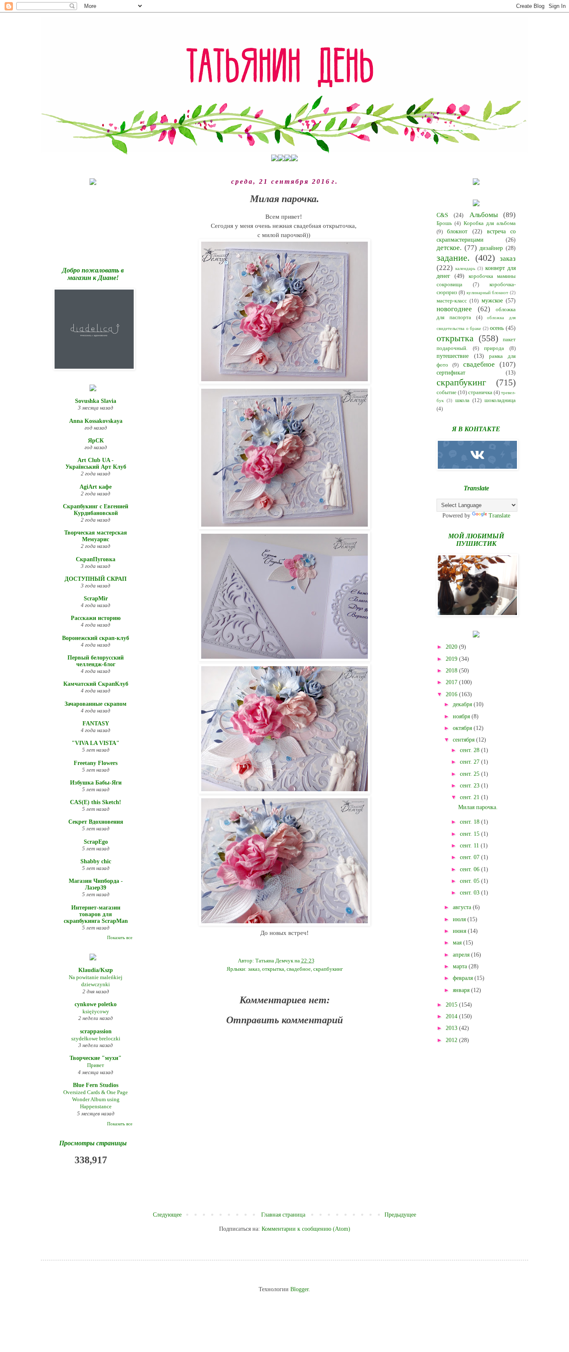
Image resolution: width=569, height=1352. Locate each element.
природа (494, 348)
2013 (452, 1028)
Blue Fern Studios (95, 1085)
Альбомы (483, 215)
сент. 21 (470, 797)
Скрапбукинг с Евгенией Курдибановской (95, 509)
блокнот (457, 231)
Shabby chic (95, 861)
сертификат (451, 373)
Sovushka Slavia (95, 401)
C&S (442, 215)
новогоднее (454, 309)
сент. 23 (470, 785)
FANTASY (95, 723)
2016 (452, 694)
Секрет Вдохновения (95, 822)
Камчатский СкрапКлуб (95, 684)
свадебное (299, 969)
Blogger (299, 1289)
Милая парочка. (478, 807)
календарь (465, 268)
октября (463, 728)
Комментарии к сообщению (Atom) (306, 1229)
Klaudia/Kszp (95, 970)
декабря (463, 704)
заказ (254, 969)
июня (460, 931)
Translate (499, 515)
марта (461, 966)
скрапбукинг (328, 969)
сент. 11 (470, 845)
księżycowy (95, 1011)
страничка (480, 392)
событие (447, 392)
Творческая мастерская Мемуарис (95, 536)
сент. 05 (470, 881)
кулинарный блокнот (488, 292)
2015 (452, 1005)
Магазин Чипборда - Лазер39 (96, 884)
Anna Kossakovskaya (95, 421)
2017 (452, 682)
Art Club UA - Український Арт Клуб (95, 463)
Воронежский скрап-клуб (95, 638)
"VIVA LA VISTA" (96, 743)
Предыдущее (400, 1215)
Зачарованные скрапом (96, 704)
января (462, 990)
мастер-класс (452, 301)
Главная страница (283, 1215)
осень (497, 328)
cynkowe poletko (96, 1004)
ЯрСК (96, 440)
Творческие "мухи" (96, 1058)
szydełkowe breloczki (95, 1038)
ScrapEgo (96, 842)
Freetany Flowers (95, 763)
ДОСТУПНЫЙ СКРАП (96, 579)
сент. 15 (470, 834)
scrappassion (96, 1031)
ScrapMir (96, 598)
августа (463, 907)
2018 (452, 670)
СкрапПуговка (95, 559)
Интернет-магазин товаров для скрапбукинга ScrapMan (96, 914)
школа (462, 400)
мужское (492, 300)
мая (458, 943)
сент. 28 (470, 750)
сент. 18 (470, 822)
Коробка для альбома (490, 223)
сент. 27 (470, 762)
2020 (452, 647)
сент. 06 (470, 869)
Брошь (444, 223)
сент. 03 (470, 893)
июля (460, 919)
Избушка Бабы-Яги (96, 783)
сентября (464, 740)
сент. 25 (470, 774)
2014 (452, 1016)
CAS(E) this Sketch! (95, 802)
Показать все (119, 937)
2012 (452, 1040)
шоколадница (500, 400)
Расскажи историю (96, 618)
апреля (462, 955)
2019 (452, 659)
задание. (453, 257)
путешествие (453, 356)
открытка (273, 969)
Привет (95, 1065)
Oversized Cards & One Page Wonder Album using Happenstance (95, 1099)
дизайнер (491, 248)
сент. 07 (470, 857)
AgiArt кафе (96, 487)
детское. (449, 248)
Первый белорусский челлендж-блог (95, 661)
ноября (462, 716)
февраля (463, 978)
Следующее (167, 1215)
